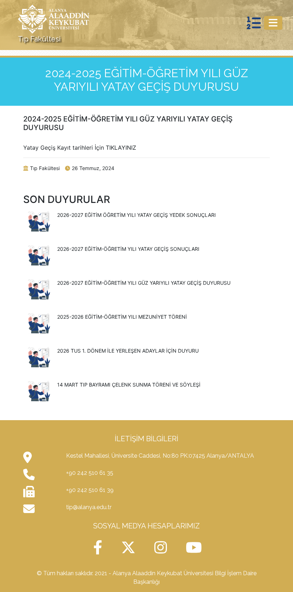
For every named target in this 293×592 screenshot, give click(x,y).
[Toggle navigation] (273, 23)
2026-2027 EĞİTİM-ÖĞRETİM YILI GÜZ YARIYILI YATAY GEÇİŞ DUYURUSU (143, 283)
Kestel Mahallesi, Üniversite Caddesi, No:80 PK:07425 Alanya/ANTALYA (160, 455)
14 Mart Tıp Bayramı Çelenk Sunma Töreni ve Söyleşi (128, 385)
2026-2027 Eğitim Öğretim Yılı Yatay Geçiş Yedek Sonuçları (136, 215)
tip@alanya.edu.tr (88, 507)
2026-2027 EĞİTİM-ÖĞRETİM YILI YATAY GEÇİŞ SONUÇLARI (128, 249)
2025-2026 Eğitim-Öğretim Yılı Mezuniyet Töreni (122, 317)
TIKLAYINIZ (121, 147)
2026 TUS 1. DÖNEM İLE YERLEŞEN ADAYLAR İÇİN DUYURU (128, 351)
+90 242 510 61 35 (89, 472)
